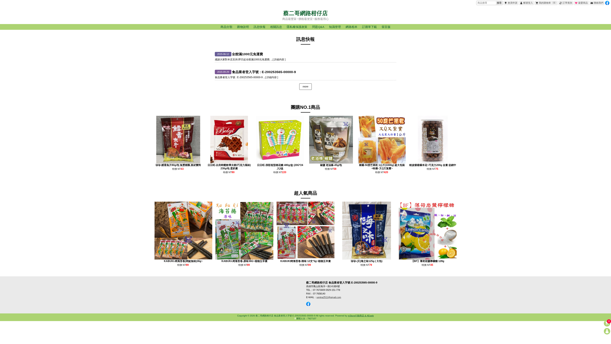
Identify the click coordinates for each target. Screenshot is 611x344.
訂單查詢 (567, 2)
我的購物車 (547, 2)
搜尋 (499, 2)
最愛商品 (583, 2)
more (305, 86)
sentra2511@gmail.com (328, 297)
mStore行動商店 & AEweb (361, 316)
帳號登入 (528, 2)
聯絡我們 (598, 2)
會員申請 (512, 2)
